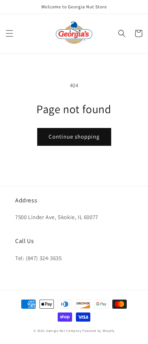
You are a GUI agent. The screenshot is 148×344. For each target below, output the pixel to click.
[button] (9, 33)
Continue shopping (74, 136)
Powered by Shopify (98, 330)
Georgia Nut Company (63, 330)
